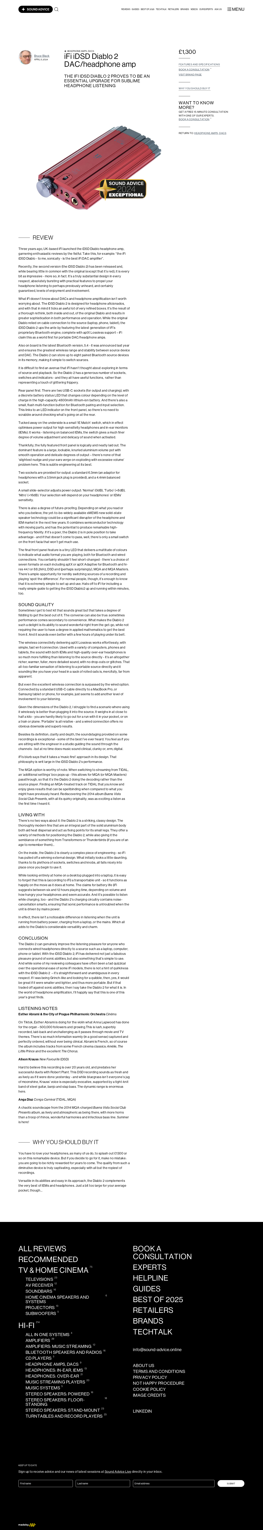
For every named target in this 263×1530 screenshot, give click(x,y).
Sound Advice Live (118, 1471)
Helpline (150, 1278)
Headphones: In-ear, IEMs (54, 1370)
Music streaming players (55, 1382)
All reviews (42, 1249)
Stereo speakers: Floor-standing (55, 1402)
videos (194, 9)
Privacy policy (150, 1377)
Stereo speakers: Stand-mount (63, 1410)
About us (143, 1365)
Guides (135, 9)
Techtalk (161, 9)
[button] (125, 9)
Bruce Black (42, 56)
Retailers (173, 9)
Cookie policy (149, 1389)
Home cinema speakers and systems (57, 1299)
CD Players (39, 1358)
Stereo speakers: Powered (58, 1394)
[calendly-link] (195, 70)
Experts (150, 1267)
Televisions (39, 1279)
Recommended (48, 1259)
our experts (206, 9)
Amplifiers (38, 1340)
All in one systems (48, 1334)
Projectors (40, 1307)
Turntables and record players (64, 1416)
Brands (185, 9)
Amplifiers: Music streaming (59, 1346)
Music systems (43, 1388)
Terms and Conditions (159, 1371)
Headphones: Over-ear (52, 1376)
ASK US (218, 9)
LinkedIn (142, 1411)
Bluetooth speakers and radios (64, 1352)
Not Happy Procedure (158, 1383)
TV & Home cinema (53, 1270)
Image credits (149, 1395)
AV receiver (39, 1285)
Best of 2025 (148, 9)
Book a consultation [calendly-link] (162, 1253)
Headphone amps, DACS (210, 133)
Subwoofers (41, 1313)
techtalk (152, 1332)
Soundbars (39, 1291)
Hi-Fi (26, 1325)
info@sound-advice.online (157, 1349)
